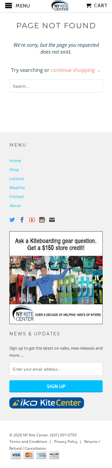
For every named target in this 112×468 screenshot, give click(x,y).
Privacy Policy (65, 441)
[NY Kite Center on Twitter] (12, 220)
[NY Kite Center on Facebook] (22, 220)
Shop (14, 169)
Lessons (16, 178)
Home (15, 160)
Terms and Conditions (28, 441)
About (15, 205)
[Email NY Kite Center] (52, 220)
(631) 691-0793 (63, 435)
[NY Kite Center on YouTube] (32, 220)
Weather (17, 187)
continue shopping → (76, 70)
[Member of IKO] (46, 407)
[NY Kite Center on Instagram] (42, 220)
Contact (16, 196)
